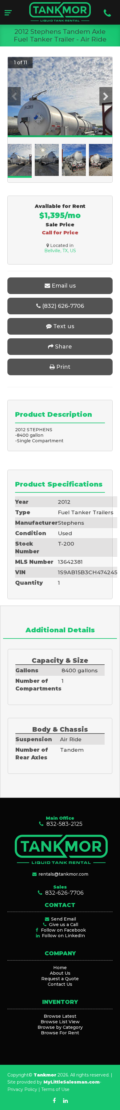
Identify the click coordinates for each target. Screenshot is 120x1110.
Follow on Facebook (63, 930)
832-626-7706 (63, 892)
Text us (63, 326)
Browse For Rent (60, 1033)
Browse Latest (60, 1016)
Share (63, 346)
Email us (63, 285)
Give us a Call (63, 924)
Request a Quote (60, 978)
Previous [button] (14, 96)
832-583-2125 (63, 824)
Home (60, 967)
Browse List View (60, 1021)
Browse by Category (60, 1027)
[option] (60, 126)
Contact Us (60, 984)
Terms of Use (55, 1089)
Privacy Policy (22, 1089)
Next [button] (105, 96)
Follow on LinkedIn (63, 935)
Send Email (63, 919)
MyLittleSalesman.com (71, 1082)
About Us (60, 973)
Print (62, 367)
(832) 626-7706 (62, 306)
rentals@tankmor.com (62, 874)
